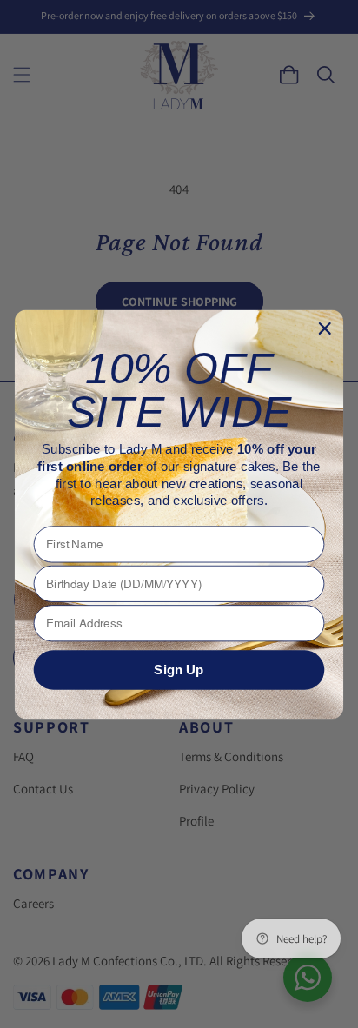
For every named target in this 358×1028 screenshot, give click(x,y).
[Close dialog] (324, 328)
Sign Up (178, 669)
